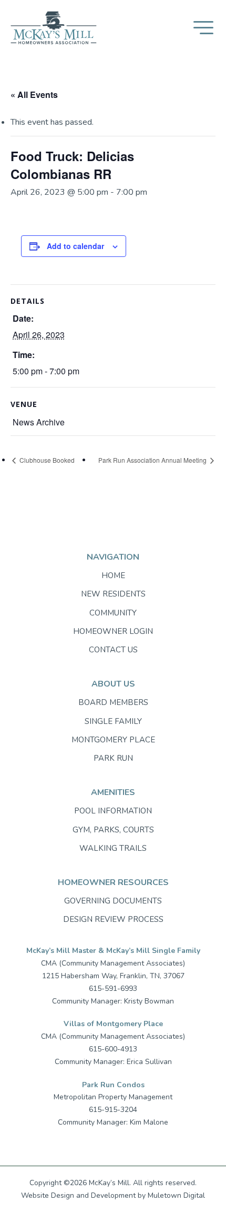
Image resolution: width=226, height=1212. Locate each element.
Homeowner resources (113, 882)
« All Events (34, 94)
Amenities (113, 792)
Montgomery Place (113, 739)
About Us (113, 684)
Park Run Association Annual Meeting (153, 459)
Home (113, 575)
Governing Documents (113, 901)
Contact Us (113, 649)
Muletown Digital (176, 1195)
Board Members (113, 702)
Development (113, 1195)
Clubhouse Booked (46, 459)
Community (113, 613)
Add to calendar (75, 246)
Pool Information (113, 811)
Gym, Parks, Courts (113, 829)
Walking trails (113, 848)
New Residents (113, 594)
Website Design (47, 1195)
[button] (203, 27)
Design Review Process (113, 919)
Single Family (113, 721)
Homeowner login (113, 631)
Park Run (113, 758)
